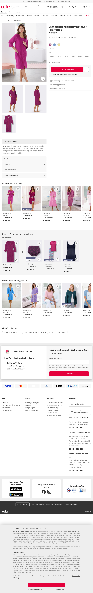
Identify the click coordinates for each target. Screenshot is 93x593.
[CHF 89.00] (71, 198)
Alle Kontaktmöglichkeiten (80, 411)
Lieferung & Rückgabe (32, 403)
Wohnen (18, 12)
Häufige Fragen (30, 408)
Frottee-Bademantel (58, 332)
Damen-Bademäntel (11, 332)
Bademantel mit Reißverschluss (35, 332)
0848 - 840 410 (76, 427)
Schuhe (37, 16)
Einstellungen (60, 590)
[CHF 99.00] (11, 198)
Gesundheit (54, 16)
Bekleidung (10, 16)
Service (27, 398)
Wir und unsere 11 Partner (21, 531)
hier (76, 541)
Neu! (2, 16)
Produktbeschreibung (11, 141)
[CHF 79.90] (11, 295)
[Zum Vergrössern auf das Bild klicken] (43, 79)
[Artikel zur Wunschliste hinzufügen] (86, 69)
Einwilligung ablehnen (35, 590)
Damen (3, 12)
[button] (3, 20)
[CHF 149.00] (51, 198)
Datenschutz (40, 504)
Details (6, 159)
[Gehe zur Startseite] (5, 6)
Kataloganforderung (31, 410)
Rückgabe (7, 164)
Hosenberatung (52, 408)
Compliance (58, 504)
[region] (46, 559)
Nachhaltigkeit (7, 410)
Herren (11, 12)
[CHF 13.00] (51, 295)
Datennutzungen (72, 531)
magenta (51, 48)
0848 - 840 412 (76, 449)
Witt (4, 398)
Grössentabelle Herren (54, 405)
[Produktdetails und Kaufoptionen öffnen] (16, 260)
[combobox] (29, 7)
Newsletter (6, 408)
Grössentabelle (55, 62)
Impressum (49, 504)
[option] (50, 44)
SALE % (86, 16)
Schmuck (45, 16)
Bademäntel (17, 20)
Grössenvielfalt (52, 413)
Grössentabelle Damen (55, 403)
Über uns (5, 403)
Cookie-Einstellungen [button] (71, 504)
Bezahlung (28, 405)
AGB (33, 504)
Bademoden (20, 16)
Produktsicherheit (10, 170)
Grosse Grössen (65, 16)
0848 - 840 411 (76, 470)
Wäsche (29, 16)
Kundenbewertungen (11, 175)
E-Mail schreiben (78, 404)
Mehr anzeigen (54, 369)
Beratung (50, 398)
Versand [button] (73, 37)
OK (46, 585)
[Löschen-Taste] (37, 7)
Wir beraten (77, 16)
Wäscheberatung (52, 410)
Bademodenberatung (54, 415)
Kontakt (72, 398)
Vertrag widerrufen (22, 504)
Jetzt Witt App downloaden (11, 405)
